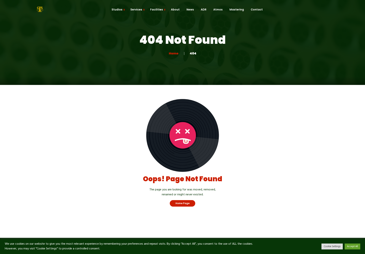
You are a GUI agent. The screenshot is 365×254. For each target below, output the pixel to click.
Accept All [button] (352, 246)
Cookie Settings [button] (332, 246)
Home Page (182, 203)
